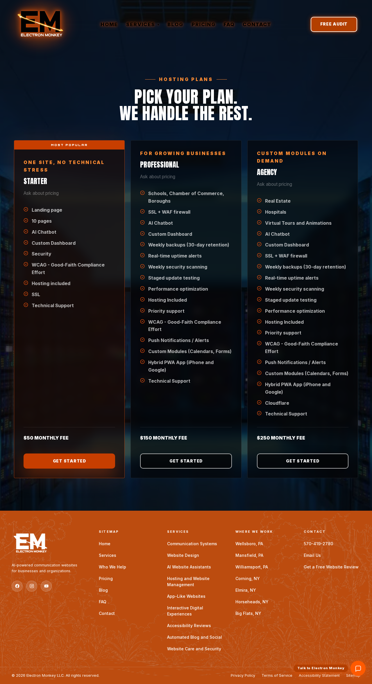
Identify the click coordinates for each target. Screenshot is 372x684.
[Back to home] (49, 543)
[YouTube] (46, 586)
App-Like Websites (186, 596)
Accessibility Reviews (189, 625)
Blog (175, 24)
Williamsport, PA (251, 566)
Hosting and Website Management (188, 581)
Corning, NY (247, 578)
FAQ (229, 24)
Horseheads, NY (252, 601)
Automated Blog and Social (194, 637)
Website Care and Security (194, 648)
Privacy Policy (243, 675)
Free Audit (334, 24)
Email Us (312, 555)
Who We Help (112, 566)
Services (142, 24)
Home (109, 24)
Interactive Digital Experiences (185, 610)
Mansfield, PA (249, 555)
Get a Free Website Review (331, 566)
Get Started (69, 461)
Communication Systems (192, 543)
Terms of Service (277, 675)
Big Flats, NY (248, 613)
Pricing (203, 24)
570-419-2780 (318, 543)
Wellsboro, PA (249, 543)
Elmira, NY (245, 590)
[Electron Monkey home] (40, 24)
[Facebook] (17, 586)
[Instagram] (31, 586)
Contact (257, 24)
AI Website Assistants (189, 566)
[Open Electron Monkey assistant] (358, 668)
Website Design (183, 555)
